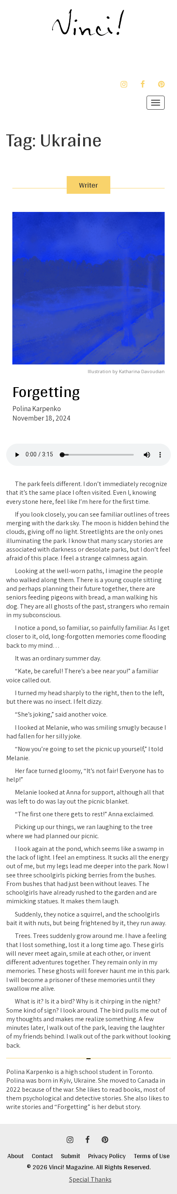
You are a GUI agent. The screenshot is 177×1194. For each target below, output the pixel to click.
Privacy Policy (111, 1156)
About (15, 1156)
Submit (74, 1156)
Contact (46, 1156)
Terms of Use (152, 1156)
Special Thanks (90, 1179)
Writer (88, 185)
